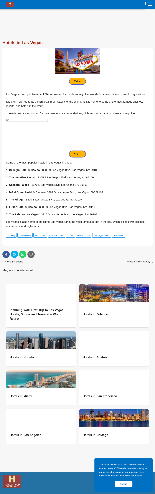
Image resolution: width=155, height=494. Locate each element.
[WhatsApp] (22, 254)
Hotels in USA (83, 235)
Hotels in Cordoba (14, 261)
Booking (11, 235)
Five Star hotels (56, 235)
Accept (123, 484)
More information (133, 475)
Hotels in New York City (138, 261)
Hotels (70, 235)
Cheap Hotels (25, 235)
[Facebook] (6, 254)
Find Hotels (40, 235)
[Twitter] (14, 254)
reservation (118, 235)
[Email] (31, 254)
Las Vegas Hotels (101, 235)
